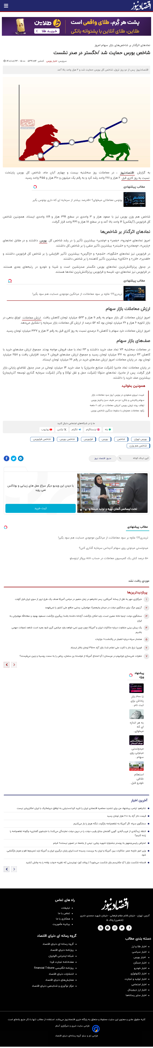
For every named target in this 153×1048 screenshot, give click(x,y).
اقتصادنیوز (127, 173)
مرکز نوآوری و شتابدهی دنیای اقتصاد (53, 986)
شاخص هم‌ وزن (138, 446)
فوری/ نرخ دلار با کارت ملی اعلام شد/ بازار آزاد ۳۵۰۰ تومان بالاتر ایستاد (106, 647)
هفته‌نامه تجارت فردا (62, 962)
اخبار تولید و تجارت (135, 979)
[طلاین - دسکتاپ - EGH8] (76, 26)
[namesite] (141, 5)
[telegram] (107, 928)
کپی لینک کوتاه (141, 458)
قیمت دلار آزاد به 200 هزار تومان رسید (126, 816)
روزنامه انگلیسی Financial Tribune (54, 968)
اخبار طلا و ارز (139, 946)
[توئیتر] (13, 458)
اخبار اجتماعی (138, 984)
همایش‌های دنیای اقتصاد (59, 980)
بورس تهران (140, 439)
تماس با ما (64, 913)
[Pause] (81, 510)
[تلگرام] (21, 458)
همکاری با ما (63, 919)
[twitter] (122, 928)
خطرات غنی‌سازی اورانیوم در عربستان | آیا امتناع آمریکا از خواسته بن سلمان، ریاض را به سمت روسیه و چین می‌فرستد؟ (81, 656)
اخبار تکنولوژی (138, 973)
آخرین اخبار (139, 800)
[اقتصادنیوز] (114, 904)
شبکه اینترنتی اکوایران (61, 956)
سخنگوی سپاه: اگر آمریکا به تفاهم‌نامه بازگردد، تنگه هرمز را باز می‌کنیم (110, 823)
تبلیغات (65, 908)
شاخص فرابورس (42, 439)
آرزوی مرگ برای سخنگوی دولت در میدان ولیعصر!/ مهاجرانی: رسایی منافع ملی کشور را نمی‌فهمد (93, 607)
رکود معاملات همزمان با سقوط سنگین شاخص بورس (117, 410)
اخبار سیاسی (139, 952)
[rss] (101, 928)
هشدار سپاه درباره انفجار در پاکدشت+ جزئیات (118, 639)
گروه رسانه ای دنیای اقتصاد (58, 944)
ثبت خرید (41, 508)
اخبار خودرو (140, 968)
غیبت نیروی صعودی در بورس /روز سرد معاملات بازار (118, 395)
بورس (43, 241)
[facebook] (129, 928)
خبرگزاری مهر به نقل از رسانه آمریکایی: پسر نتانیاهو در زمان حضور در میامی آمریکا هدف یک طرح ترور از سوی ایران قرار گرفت (78, 599)
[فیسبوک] (6, 458)
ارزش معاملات (32, 318)
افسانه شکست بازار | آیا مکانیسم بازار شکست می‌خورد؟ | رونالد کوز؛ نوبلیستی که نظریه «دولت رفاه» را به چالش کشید (86, 862)
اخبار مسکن (139, 963)
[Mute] (86, 510)
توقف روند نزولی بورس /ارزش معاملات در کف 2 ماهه (117, 405)
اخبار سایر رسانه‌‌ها (136, 995)
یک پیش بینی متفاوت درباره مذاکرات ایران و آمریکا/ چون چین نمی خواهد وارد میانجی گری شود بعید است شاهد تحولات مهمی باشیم (77, 630)
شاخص (121, 439)
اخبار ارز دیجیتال (137, 990)
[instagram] (115, 928)
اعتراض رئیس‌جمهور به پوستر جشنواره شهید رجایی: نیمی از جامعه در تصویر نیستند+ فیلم (99, 843)
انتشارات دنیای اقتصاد (61, 974)
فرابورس (88, 439)
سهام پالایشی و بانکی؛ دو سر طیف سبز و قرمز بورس (117, 400)
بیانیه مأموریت (61, 924)
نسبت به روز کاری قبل (135, 178)
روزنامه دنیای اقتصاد (62, 950)
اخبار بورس (51, 61)
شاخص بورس (67, 439)
